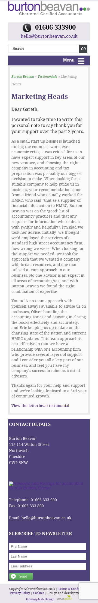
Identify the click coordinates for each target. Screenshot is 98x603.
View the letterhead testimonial (40, 405)
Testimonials (47, 77)
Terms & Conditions (72, 589)
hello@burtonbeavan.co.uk (49, 36)
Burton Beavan (22, 77)
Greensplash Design (40, 599)
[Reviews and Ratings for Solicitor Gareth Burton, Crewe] (49, 488)
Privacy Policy (20, 593)
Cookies (38, 593)
